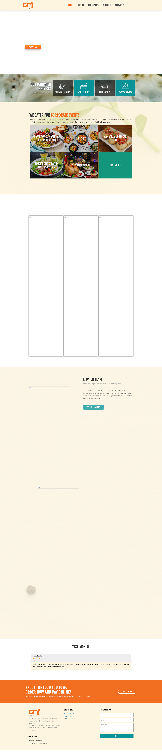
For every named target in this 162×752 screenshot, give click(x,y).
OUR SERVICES (93, 5)
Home (70, 5)
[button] (30, 662)
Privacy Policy (68, 716)
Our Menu (107, 5)
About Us (80, 5)
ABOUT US (33, 47)
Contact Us (119, 5)
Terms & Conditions (70, 714)
